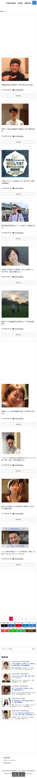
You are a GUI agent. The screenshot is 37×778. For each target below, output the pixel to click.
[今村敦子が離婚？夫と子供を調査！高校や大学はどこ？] (16, 257)
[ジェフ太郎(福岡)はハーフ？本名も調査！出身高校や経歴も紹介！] (16, 538)
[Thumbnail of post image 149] (12, 444)
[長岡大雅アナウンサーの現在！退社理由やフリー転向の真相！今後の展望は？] (16, 213)
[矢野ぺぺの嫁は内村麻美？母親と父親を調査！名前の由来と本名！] (16, 115)
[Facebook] (11, 625)
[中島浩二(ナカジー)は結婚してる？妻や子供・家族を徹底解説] (16, 165)
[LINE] (13, 630)
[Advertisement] (18, 34)
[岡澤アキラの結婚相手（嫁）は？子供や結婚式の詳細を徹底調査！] (16, 305)
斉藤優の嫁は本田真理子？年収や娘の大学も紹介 (17, 85)
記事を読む (18, 95)
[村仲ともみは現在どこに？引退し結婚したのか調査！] (16, 492)
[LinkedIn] (25, 625)
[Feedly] (21, 630)
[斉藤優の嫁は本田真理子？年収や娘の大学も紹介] (16, 70)
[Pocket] (5, 630)
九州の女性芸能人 (19, 276)
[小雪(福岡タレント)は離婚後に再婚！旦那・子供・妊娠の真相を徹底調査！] (16, 397)
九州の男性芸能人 (19, 90)
